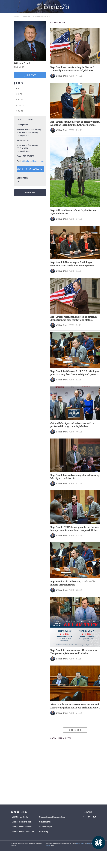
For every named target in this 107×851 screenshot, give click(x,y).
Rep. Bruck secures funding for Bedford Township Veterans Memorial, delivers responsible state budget (72, 69)
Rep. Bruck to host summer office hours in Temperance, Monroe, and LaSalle (73, 652)
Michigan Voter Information (22, 827)
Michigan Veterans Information (23, 832)
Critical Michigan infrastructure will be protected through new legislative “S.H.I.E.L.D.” (72, 425)
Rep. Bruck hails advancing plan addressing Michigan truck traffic (74, 476)
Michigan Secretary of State (22, 822)
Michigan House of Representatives (52, 817)
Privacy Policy (80, 843)
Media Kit (30, 192)
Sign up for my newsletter (30, 169)
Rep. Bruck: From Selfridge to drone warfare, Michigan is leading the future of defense (75, 123)
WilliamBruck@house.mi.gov (33, 161)
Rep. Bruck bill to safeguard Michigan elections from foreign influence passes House (72, 264)
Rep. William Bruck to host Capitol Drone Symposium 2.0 (73, 212)
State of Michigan (45, 827)
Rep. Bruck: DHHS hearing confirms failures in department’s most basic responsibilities (74, 528)
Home (16, 16)
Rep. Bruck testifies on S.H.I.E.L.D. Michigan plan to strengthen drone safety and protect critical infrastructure (74, 373)
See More (75, 730)
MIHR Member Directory (20, 817)
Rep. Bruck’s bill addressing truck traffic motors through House (72, 583)
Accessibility (43, 832)
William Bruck (62, 76)
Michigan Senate (45, 822)
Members (27, 16)
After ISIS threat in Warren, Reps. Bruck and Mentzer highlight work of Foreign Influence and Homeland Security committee (75, 706)
